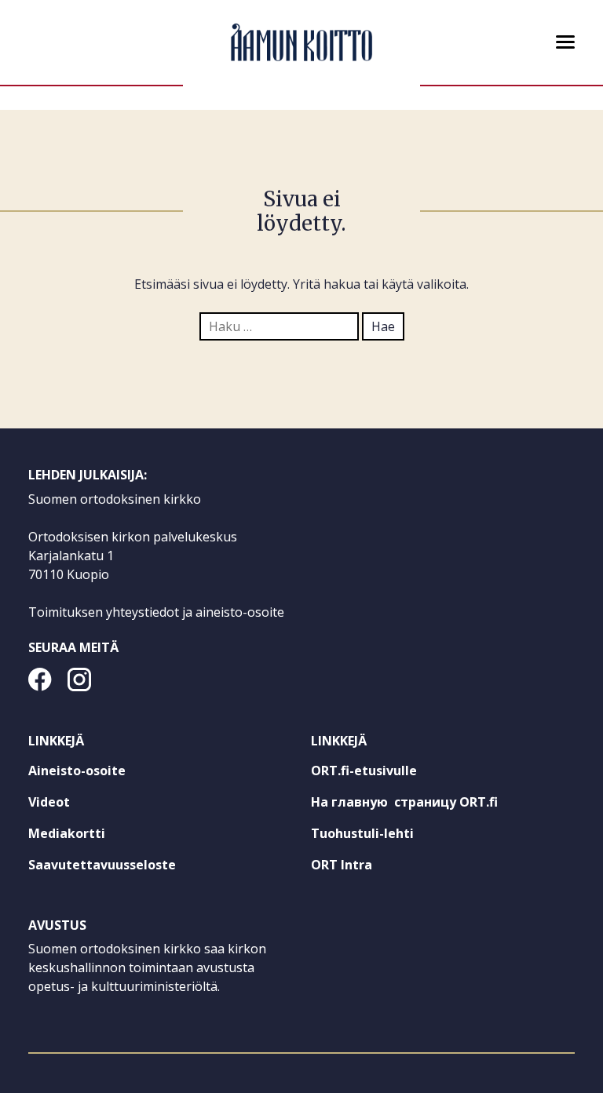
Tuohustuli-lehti (391, 836)
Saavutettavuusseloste (102, 864)
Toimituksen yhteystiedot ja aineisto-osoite (156, 612)
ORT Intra (370, 867)
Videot (49, 802)
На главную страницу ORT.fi (433, 805)
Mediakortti (66, 833)
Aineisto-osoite (77, 770)
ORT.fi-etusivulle (392, 773)
